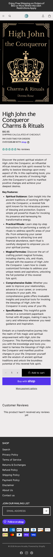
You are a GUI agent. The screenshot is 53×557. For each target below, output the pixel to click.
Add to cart (38, 372)
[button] (9, 149)
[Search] (9, 16)
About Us (7, 490)
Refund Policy (10, 469)
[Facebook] (21, 553)
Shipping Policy (11, 474)
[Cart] (49, 16)
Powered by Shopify (36, 546)
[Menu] (3, 16)
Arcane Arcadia (21, 546)
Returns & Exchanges (14, 464)
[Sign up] (46, 511)
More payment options (26, 388)
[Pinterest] (31, 553)
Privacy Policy (10, 454)
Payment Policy (11, 479)
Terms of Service (11, 459)
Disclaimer (8, 485)
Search (6, 449)
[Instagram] (26, 553)
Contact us (8, 495)
